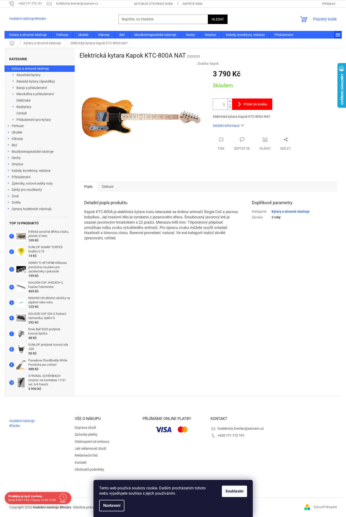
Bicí (14, 145)
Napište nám (192, 3)
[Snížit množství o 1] (229, 107)
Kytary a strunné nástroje (30, 68)
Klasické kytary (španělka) (35, 81)
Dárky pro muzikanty (27, 190)
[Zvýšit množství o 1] (229, 101)
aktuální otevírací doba (153, 3)
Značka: (208, 63)
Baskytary (23, 107)
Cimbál (21, 113)
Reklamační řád (86, 455)
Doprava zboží (85, 427)
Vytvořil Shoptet (325, 507)
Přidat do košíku (255, 104)
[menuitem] (28, 35)
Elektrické (23, 100)
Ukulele (17, 132)
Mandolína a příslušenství (35, 94)
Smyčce (17, 164)
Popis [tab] (88, 186)
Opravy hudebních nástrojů (32, 209)
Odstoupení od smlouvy (92, 441)
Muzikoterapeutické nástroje (33, 151)
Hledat (218, 19)
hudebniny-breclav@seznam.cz (241, 428)
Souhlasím (234, 491)
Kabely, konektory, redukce (31, 170)
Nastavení (111, 505)
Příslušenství (21, 177)
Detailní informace (226, 126)
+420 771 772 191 (231, 435)
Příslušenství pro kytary (33, 120)
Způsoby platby (86, 434)
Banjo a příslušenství (31, 88)
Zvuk (15, 196)
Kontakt (81, 462)
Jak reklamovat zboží (90, 448)
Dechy (16, 158)
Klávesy (17, 139)
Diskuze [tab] (107, 186)
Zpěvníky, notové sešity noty (32, 183)
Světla (16, 202)
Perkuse (18, 126)
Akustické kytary (28, 75)
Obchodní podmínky (89, 469)
